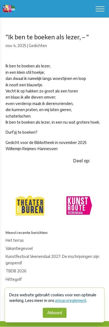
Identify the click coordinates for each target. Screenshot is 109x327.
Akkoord (54, 312)
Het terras (15, 240)
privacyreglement (70, 300)
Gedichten (38, 45)
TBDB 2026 (16, 271)
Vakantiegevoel (19, 248)
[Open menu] (100, 9)
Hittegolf (14, 279)
